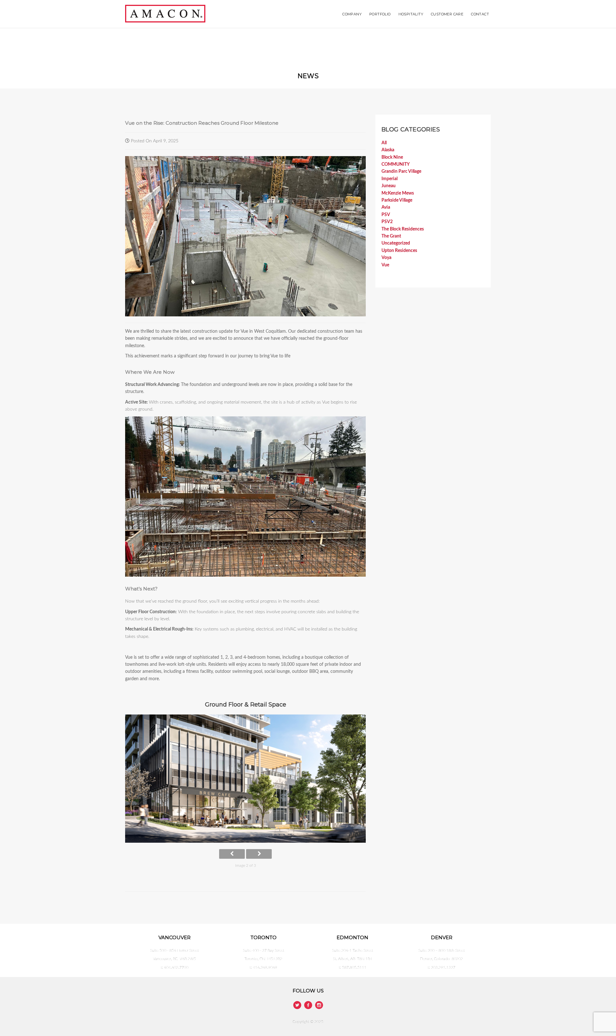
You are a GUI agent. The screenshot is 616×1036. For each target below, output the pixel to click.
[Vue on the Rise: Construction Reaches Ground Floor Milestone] (245, 236)
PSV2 (387, 222)
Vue (385, 265)
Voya (386, 257)
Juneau (388, 186)
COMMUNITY (395, 164)
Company (352, 14)
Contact (480, 14)
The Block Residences (402, 229)
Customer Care (447, 14)
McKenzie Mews (397, 193)
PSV (385, 215)
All (384, 143)
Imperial (389, 179)
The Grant (391, 236)
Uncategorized (395, 243)
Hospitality (410, 14)
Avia (385, 207)
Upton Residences (399, 250)
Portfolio (380, 14)
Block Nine (392, 157)
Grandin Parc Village (401, 171)
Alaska (387, 150)
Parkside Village (396, 200)
